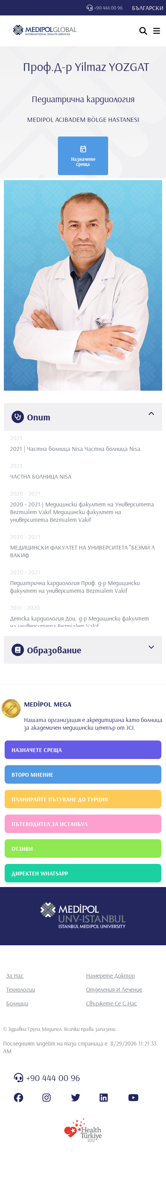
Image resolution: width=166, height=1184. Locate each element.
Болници (17, 1003)
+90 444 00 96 (108, 8)
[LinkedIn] (104, 1097)
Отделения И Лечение (114, 989)
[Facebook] (18, 1097)
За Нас (15, 975)
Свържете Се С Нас (111, 1003)
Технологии (20, 989)
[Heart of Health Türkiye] (83, 1130)
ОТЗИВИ (22, 848)
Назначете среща (83, 161)
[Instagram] (46, 1097)
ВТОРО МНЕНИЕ (32, 774)
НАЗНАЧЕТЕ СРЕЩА (37, 750)
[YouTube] (133, 1097)
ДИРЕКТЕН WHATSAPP (40, 873)
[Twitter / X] (75, 1097)
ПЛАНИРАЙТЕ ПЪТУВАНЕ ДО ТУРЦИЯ (60, 799)
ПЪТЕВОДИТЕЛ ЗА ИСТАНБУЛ (50, 824)
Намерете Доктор (110, 975)
